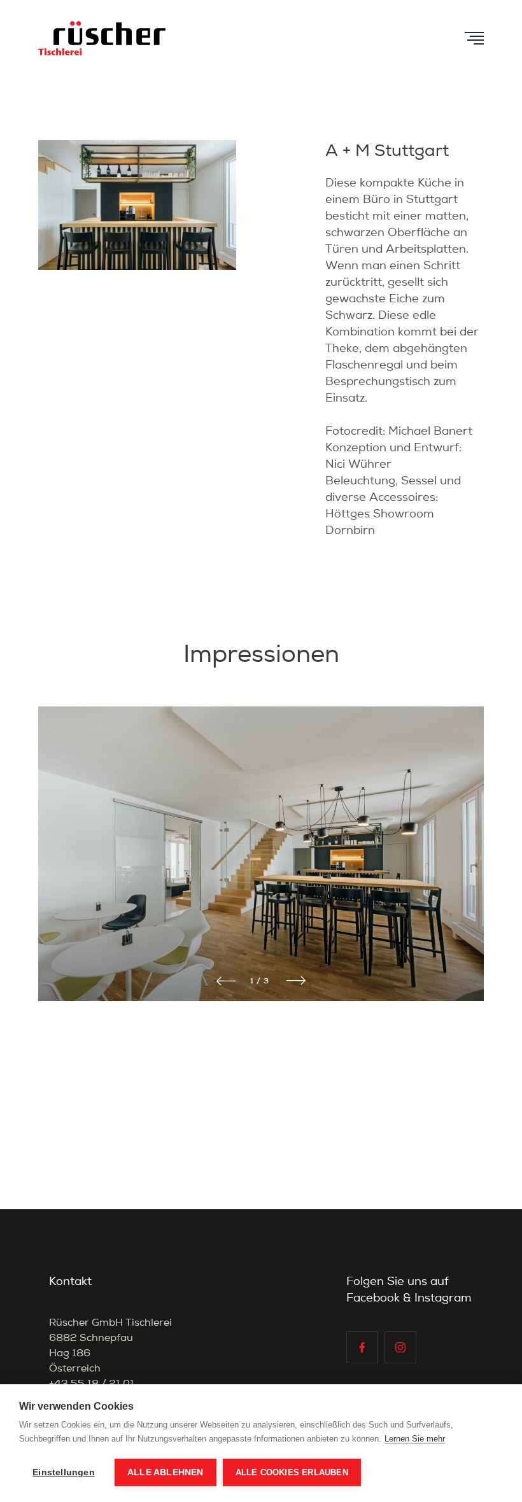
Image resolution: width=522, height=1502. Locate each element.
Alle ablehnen (165, 1472)
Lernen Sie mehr (414, 1438)
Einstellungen (63, 1472)
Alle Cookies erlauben (292, 1472)
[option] (261, 871)
